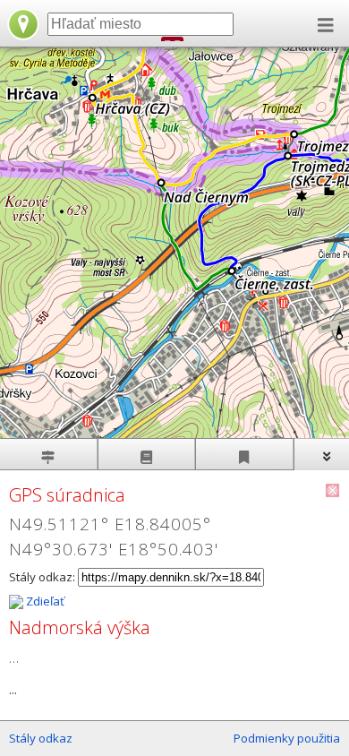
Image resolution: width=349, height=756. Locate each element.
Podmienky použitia (287, 738)
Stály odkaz (40, 738)
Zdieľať (43, 601)
